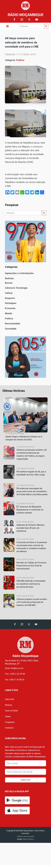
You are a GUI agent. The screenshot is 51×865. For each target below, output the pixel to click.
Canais (8, 716)
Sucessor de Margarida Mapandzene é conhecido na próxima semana (29, 510)
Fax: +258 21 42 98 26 (14, 679)
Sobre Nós (9, 699)
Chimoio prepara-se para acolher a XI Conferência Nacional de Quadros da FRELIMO (31, 602)
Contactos (9, 728)
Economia (10, 308)
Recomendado (12, 323)
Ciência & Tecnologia (16, 287)
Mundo (8, 313)
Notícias (9, 278)
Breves (9, 282)
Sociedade (10, 328)
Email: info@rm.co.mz (14, 668)
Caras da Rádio (11, 710)
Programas (9, 722)
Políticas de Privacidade (25, 836)
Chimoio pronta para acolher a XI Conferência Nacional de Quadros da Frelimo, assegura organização (31, 454)
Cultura (9, 293)
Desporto (10, 298)
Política (20, 60)
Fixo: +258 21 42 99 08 (15, 674)
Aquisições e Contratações (19, 273)
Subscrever (26, 780)
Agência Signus (28, 839)
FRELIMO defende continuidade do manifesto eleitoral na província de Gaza (30, 584)
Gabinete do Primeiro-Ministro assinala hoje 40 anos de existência (30, 528)
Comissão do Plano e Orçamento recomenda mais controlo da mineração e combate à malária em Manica (31, 547)
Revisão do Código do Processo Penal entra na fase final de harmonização (31, 565)
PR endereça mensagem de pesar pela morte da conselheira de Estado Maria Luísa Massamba (32, 491)
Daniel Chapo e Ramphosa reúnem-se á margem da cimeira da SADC (23, 438)
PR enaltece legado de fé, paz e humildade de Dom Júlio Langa (31, 473)
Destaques (10, 303)
